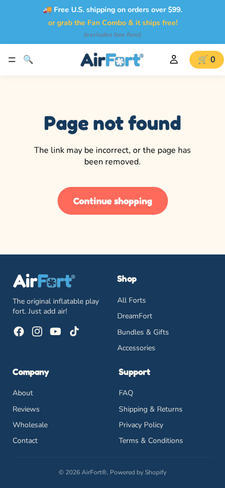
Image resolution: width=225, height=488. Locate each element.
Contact (25, 441)
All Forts (131, 300)
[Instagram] (37, 331)
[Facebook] (19, 331)
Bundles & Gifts (143, 332)
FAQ (126, 393)
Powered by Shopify (138, 472)
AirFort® (94, 472)
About (23, 393)
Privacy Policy (141, 424)
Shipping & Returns (151, 409)
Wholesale (30, 424)
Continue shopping (112, 200)
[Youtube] (55, 331)
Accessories (136, 348)
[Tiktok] (74, 331)
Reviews (26, 409)
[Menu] (12, 60)
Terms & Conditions (151, 441)
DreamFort (134, 316)
